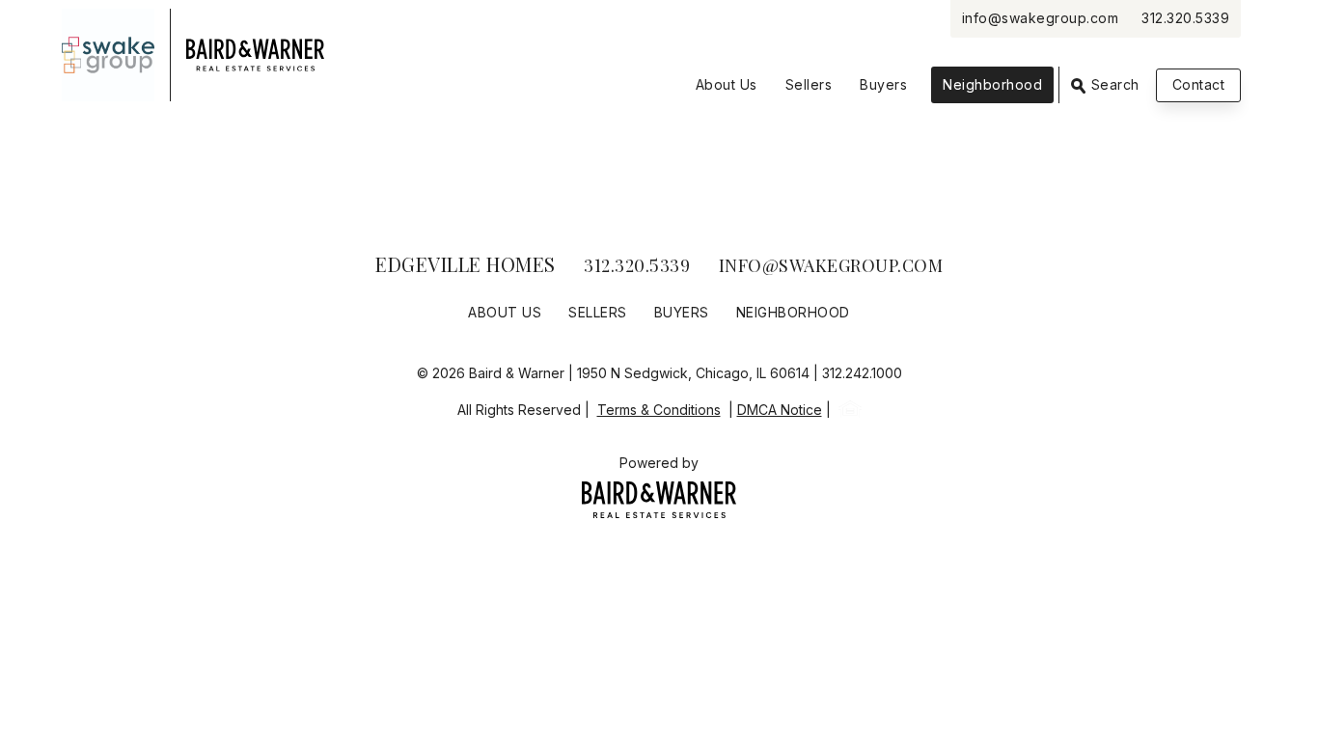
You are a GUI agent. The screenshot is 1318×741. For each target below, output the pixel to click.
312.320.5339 (1185, 18)
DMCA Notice (779, 409)
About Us (726, 84)
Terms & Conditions (659, 409)
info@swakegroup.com (1040, 18)
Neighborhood (992, 84)
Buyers (883, 84)
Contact (1198, 84)
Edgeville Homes (465, 264)
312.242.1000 (862, 373)
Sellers (809, 84)
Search (1113, 84)
